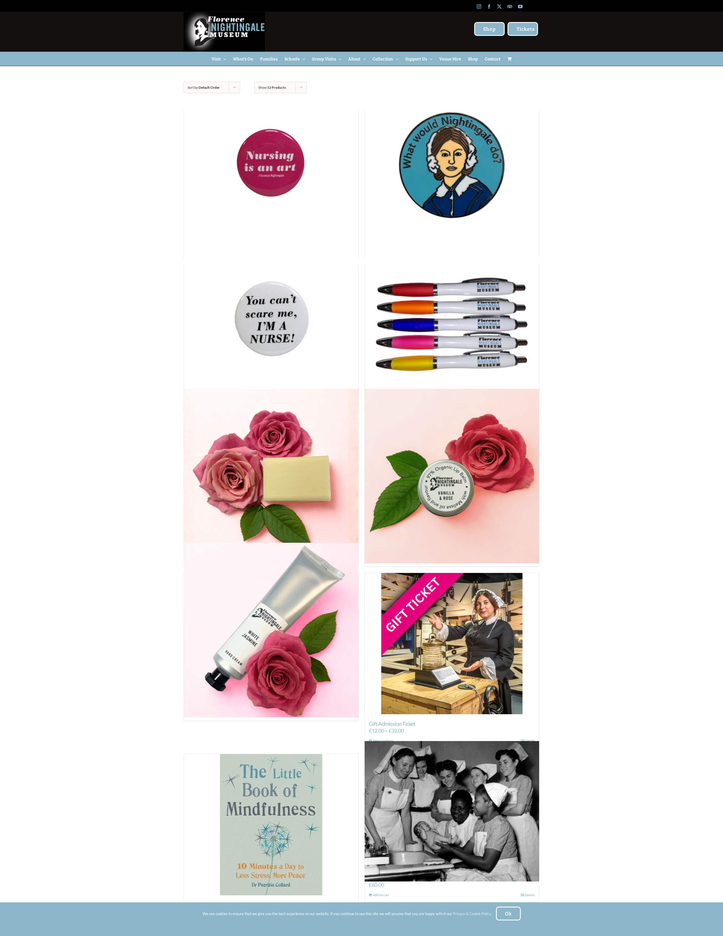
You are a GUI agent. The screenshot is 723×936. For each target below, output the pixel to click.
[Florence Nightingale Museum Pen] (452, 322)
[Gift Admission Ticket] (452, 643)
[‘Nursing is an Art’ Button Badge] (271, 167)
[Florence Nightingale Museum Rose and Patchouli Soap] (271, 476)
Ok (508, 913)
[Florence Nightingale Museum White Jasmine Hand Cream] (271, 630)
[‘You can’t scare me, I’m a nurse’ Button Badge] (271, 322)
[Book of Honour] (452, 811)
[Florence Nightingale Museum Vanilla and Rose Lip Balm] (452, 476)
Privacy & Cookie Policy (472, 913)
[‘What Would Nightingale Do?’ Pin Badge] (452, 167)
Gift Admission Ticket (392, 723)
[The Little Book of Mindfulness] (271, 824)
